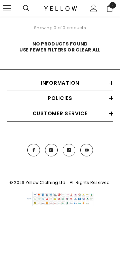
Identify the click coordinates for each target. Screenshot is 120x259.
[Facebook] (33, 150)
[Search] (26, 8)
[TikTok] (69, 150)
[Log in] (93, 8)
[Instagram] (51, 150)
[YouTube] (86, 150)
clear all (88, 50)
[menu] (7, 8)
